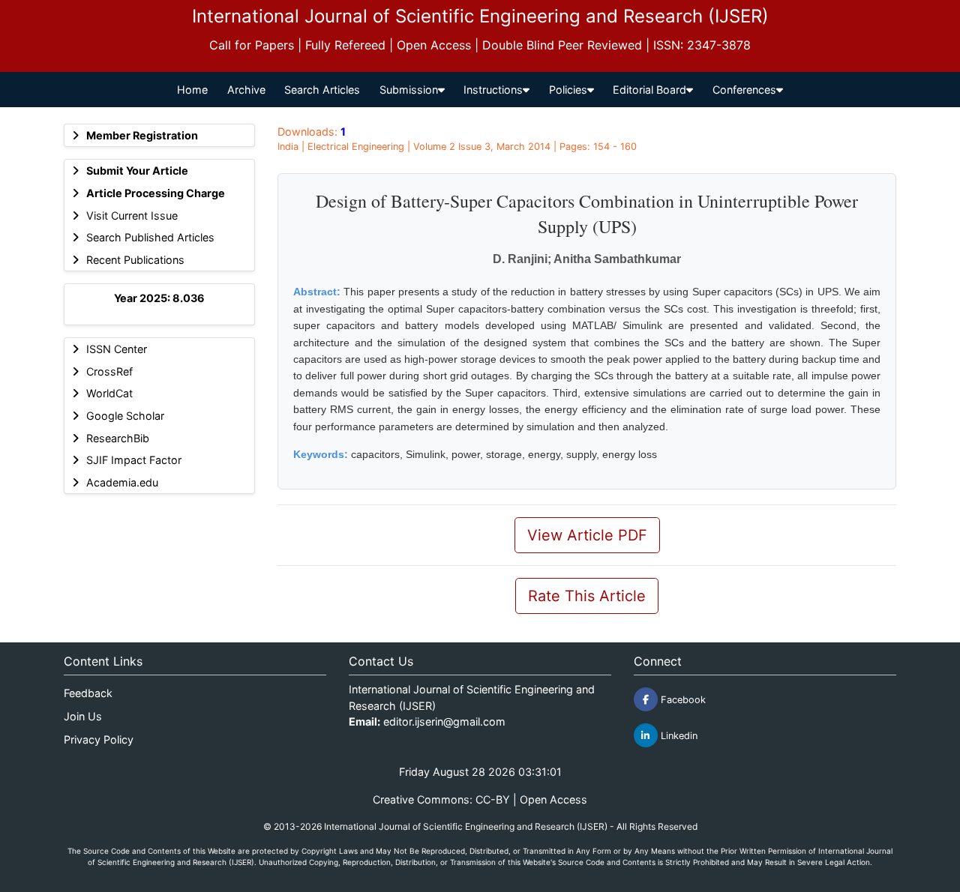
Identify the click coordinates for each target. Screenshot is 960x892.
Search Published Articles (150, 237)
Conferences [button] (744, 89)
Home (192, 89)
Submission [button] (409, 89)
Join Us (83, 716)
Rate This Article (587, 596)
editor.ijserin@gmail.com (444, 721)
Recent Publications (135, 259)
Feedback (88, 693)
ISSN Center (116, 349)
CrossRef (109, 371)
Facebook (682, 699)
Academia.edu (122, 482)
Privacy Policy (99, 739)
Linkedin (678, 735)
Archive (246, 89)
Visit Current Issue (132, 215)
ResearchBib (117, 438)
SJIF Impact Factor (134, 459)
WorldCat (109, 393)
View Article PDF (587, 535)
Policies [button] (568, 89)
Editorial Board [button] (649, 89)
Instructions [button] (493, 89)
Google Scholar (125, 415)
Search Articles (322, 89)
